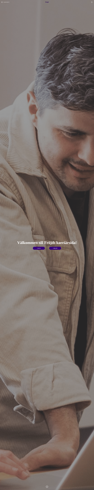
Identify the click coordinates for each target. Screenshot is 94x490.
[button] (91, 2)
